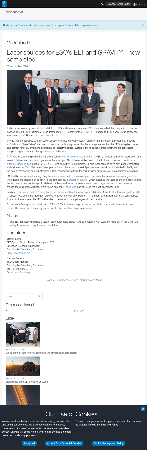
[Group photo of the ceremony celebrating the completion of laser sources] (74, 97)
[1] (60, 140)
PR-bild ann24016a (15, 349)
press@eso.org (22, 272)
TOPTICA (93, 128)
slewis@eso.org (22, 252)
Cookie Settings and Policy (108, 443)
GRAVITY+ (126, 160)
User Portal (124, 3)
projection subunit (78, 179)
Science (111, 3)
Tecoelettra (70, 186)
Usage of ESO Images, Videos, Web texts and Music (74, 279)
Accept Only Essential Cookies (64, 443)
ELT (63, 131)
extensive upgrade (16, 163)
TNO (116, 183)
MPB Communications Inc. (78, 156)
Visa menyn (14, 12)
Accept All (29, 443)
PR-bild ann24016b (15, 378)
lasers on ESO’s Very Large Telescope (43, 191)
